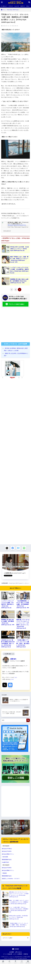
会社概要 (11, 952)
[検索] (28, 720)
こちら (15, 677)
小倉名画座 (5, 856)
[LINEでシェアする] (24, 548)
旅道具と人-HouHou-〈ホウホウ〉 (11, 878)
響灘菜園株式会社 (7, 859)
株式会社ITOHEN (6, 851)
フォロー (15, 962)
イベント (11, 6)
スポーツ (22, 6)
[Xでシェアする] (7, 548)
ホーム (3, 962)
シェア (9, 962)
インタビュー (4, 6)
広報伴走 (25, 954)
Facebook (10, 687)
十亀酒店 (4, 873)
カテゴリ (21, 962)
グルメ (27, 6)
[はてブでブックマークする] (18, 548)
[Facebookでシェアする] (13, 548)
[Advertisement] (15, 324)
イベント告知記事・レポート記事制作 (12, 954)
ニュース (17, 6)
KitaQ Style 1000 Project (15, 583)
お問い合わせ (18, 952)
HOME (16, 949)
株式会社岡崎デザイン (8, 854)
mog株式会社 (5, 862)
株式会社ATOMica (7, 848)
